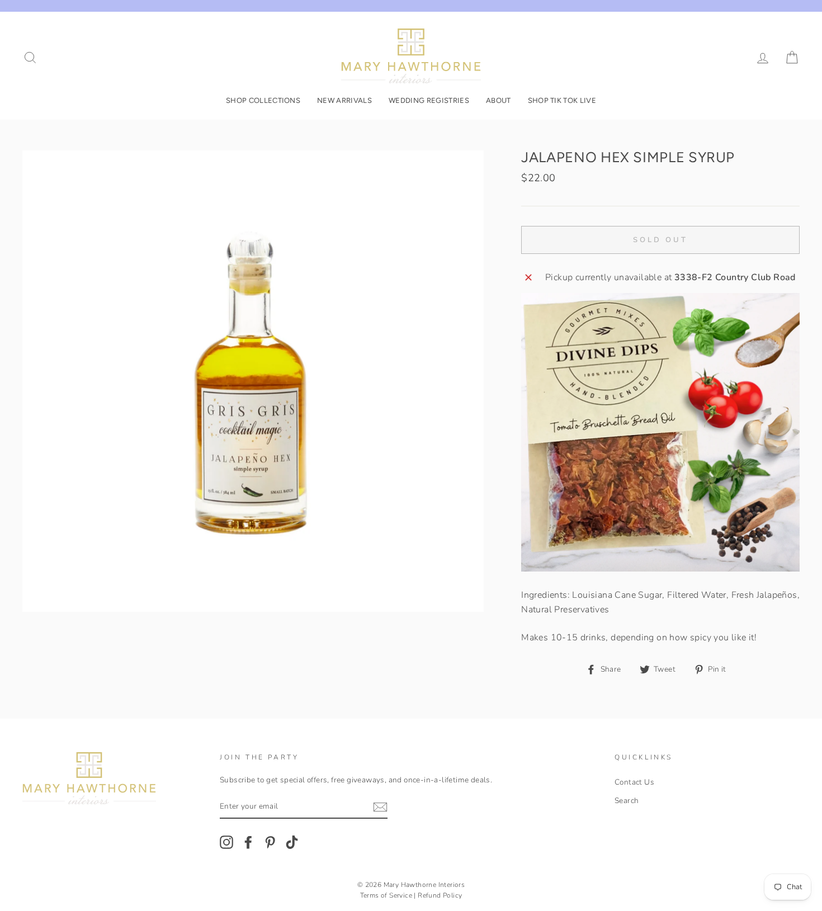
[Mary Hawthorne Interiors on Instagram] (226, 842)
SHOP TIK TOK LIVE (562, 100)
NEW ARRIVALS (344, 100)
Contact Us (634, 782)
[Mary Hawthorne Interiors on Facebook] (248, 842)
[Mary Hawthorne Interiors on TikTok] (292, 842)
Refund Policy (440, 895)
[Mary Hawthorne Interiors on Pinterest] (270, 842)
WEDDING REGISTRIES (429, 100)
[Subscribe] (380, 807)
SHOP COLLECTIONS (263, 100)
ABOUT (498, 100)
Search (627, 800)
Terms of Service (386, 895)
